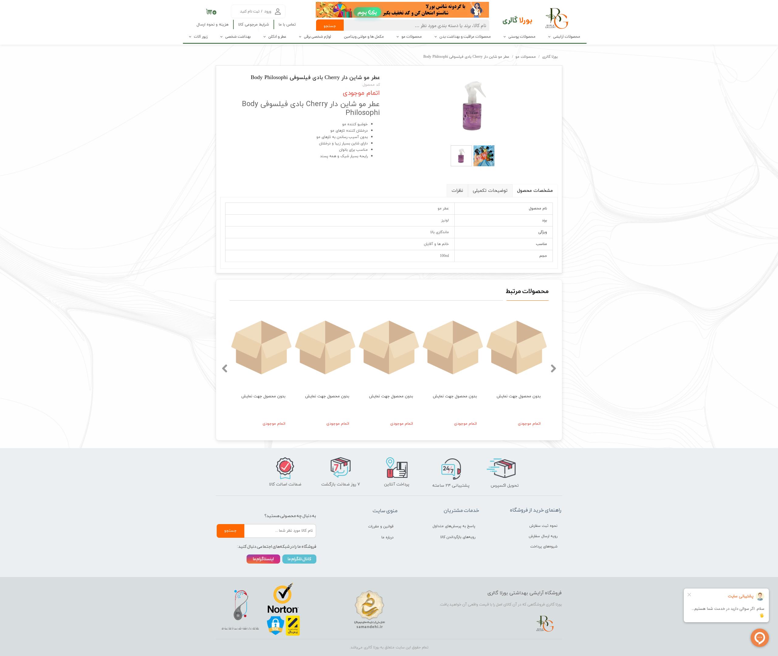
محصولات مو (411, 37)
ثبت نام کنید (250, 12)
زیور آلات (201, 37)
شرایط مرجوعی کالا (253, 24)
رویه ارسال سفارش (543, 536)
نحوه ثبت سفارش (543, 525)
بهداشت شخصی (238, 37)
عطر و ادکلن (277, 37)
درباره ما (387, 537)
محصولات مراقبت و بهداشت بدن (465, 37)
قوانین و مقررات (381, 526)
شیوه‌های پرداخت (543, 546)
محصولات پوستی (521, 37)
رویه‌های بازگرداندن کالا (457, 537)
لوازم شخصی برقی (317, 37)
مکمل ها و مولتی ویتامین (364, 37)
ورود (267, 12)
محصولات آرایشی (566, 37)
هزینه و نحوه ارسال (213, 24)
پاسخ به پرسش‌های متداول (453, 526)
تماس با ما (287, 24)
